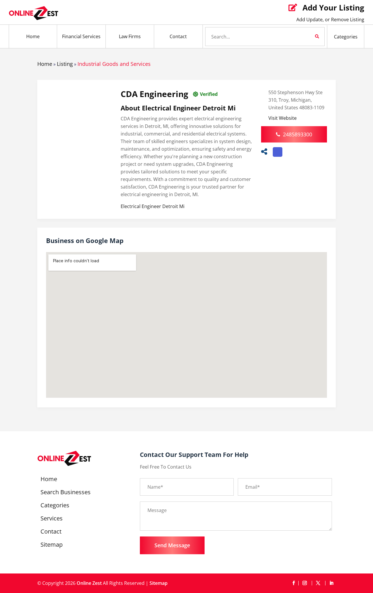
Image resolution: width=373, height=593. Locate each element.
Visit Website (282, 118)
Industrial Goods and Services (114, 63)
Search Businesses (66, 493)
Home (33, 36)
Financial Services (81, 36)
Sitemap (52, 545)
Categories (346, 37)
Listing (65, 63)
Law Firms (130, 36)
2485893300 (297, 134)
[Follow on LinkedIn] (331, 583)
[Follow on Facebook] (293, 583)
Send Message (172, 545)
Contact (178, 36)
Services (52, 519)
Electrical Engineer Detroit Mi (152, 206)
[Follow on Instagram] (305, 583)
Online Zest (89, 583)
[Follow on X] (319, 583)
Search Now (307, 36)
